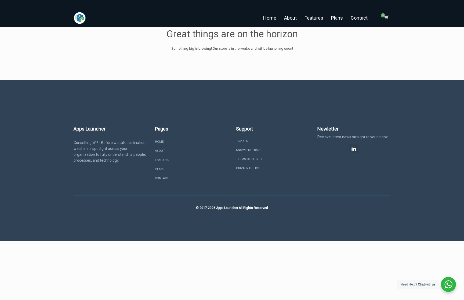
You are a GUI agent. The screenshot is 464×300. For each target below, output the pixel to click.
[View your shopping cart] (386, 18)
